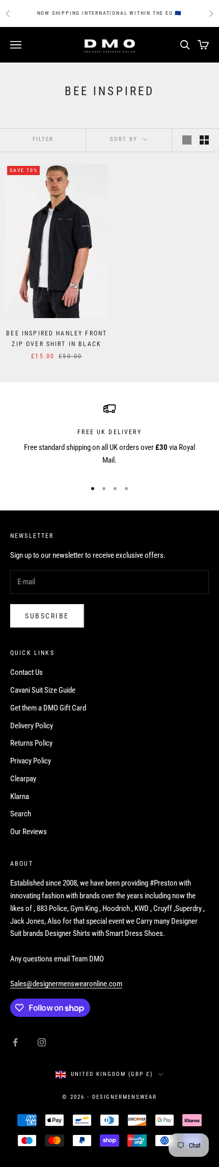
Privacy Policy (30, 760)
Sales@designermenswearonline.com (66, 983)
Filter (43, 139)
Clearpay (23, 778)
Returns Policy (31, 743)
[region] (109, 437)
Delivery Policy (31, 725)
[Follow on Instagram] (42, 1042)
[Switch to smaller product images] (204, 140)
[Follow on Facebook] (15, 1042)
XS (33, 267)
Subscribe (47, 616)
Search (20, 813)
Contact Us (26, 672)
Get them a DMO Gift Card (48, 708)
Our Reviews (28, 831)
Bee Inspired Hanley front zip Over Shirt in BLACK (56, 338)
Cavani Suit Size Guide (42, 690)
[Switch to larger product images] (186, 140)
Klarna (19, 796)
